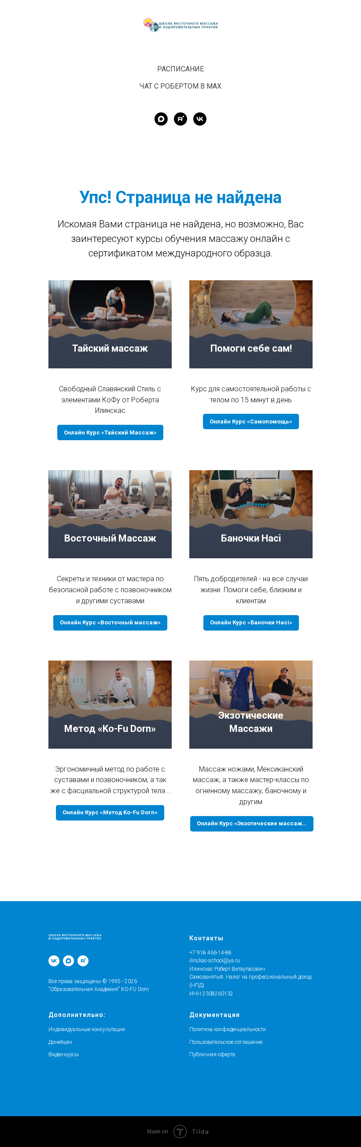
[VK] (53, 960)
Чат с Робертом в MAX (180, 86)
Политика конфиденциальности (227, 1029)
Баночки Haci (251, 538)
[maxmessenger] (161, 119)
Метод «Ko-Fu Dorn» (110, 728)
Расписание (180, 69)
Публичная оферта (212, 1054)
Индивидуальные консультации (86, 1029)
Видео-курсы (63, 1054)
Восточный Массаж (110, 538)
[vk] (199, 119)
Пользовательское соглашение (225, 1042)
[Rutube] (82, 960)
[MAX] (68, 960)
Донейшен (60, 1042)
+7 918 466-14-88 (210, 953)
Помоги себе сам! (251, 348)
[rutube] (180, 119)
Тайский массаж (110, 348)
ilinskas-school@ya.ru (214, 961)
